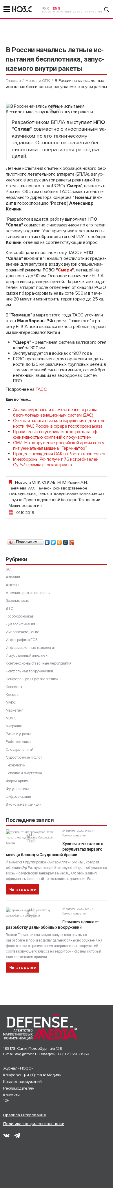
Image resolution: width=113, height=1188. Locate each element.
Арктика (12, 585)
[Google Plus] (72, 541)
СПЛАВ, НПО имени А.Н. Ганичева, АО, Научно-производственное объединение (48, 488)
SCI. (9, 569)
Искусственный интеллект (27, 655)
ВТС (9, 608)
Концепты (14, 687)
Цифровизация (18, 796)
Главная (13, 80)
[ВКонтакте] (47, 541)
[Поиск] (106, 9)
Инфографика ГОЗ (22, 640)
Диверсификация (20, 624)
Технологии (15, 765)
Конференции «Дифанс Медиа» (32, 679)
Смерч (65, 270)
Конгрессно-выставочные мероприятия (38, 663)
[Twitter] (53, 541)
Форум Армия (17, 781)
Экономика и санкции (23, 804)
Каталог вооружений (22, 1081)
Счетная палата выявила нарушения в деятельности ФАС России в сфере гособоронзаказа (60, 423)
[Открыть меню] (6, 9)
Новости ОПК (37, 80)
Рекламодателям (18, 1088)
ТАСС (41, 389)
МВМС (11, 718)
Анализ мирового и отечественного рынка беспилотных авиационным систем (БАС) (55, 412)
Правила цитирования (24, 1115)
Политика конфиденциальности (33, 1123)
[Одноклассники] (60, 541)
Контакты (11, 1094)
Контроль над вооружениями (29, 671)
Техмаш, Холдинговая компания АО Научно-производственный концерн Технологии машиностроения (56, 499)
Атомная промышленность (27, 593)
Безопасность (17, 600)
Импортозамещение (22, 632)
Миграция (14, 726)
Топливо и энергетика (24, 773)
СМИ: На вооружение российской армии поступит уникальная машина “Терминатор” (59, 445)
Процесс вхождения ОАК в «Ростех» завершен (59, 454)
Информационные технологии (31, 647)
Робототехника (18, 741)
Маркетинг (14, 710)
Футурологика (17, 788)
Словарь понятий (20, 749)
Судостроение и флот (24, 757)
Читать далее (22, 889)
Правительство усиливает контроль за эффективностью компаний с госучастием (56, 434)
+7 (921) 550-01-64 (73, 1054)
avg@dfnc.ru (25, 1054)
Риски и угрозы (18, 734)
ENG (57, 8)
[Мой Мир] (66, 541)
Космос (12, 694)
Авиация (13, 577)
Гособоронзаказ (20, 616)
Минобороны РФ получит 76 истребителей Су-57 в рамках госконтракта (55, 462)
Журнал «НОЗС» (18, 1068)
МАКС (10, 702)
